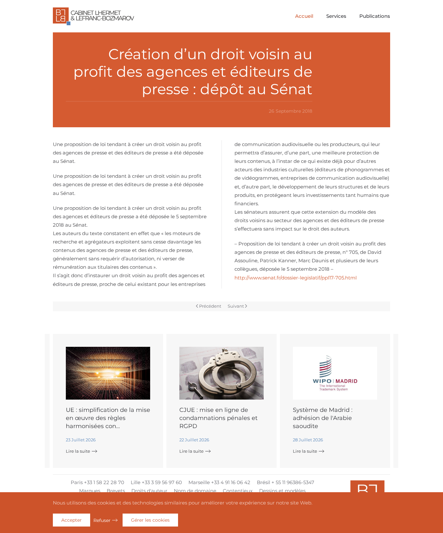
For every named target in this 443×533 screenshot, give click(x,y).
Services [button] (336, 16)
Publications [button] (374, 16)
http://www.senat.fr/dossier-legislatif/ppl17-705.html (295, 278)
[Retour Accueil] (93, 16)
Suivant (236, 306)
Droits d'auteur (149, 491)
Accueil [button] (304, 16)
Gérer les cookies (150, 520)
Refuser (102, 520)
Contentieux (238, 491)
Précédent (210, 306)
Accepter (71, 520)
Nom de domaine (195, 491)
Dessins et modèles (282, 491)
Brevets (116, 491)
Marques (89, 491)
